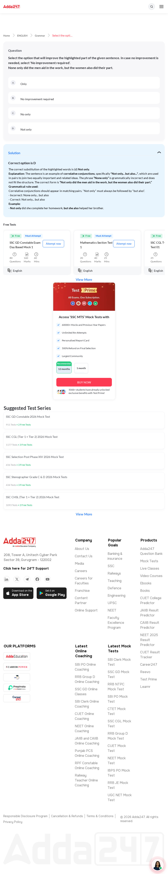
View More (84, 279)
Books (145, 590)
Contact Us (83, 556)
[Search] (151, 6)
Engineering (116, 595)
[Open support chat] (157, 865)
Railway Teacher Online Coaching (86, 780)
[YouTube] (47, 579)
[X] (17, 579)
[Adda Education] (16, 656)
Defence (114, 588)
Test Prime (148, 679)
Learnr (145, 687)
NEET (112, 610)
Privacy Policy (12, 822)
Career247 (148, 664)
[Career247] (16, 698)
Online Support (86, 610)
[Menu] (161, 6)
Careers (81, 571)
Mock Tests (149, 561)
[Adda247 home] (11, 6)
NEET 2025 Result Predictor (149, 640)
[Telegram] (27, 579)
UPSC (112, 603)
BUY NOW (84, 382)
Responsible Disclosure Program (25, 816)
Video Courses (151, 576)
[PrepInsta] (16, 688)
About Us (82, 549)
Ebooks (145, 583)
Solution (14, 153)
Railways (114, 573)
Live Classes (149, 568)
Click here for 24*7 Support (26, 568)
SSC (111, 566)
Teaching (114, 581)
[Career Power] (16, 667)
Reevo (145, 672)
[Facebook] (37, 579)
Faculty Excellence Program (116, 623)
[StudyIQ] (16, 677)
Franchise (82, 590)
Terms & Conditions (100, 816)
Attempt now (53, 243)
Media (79, 563)
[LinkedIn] (6, 579)
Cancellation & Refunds (67, 816)
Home (6, 35)
